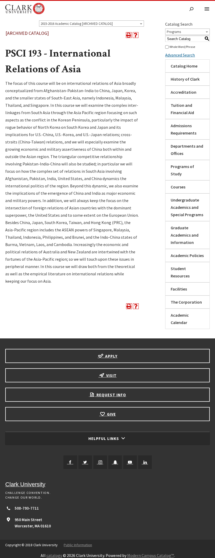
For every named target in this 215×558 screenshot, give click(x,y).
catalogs (54, 555)
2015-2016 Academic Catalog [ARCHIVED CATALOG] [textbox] (77, 23)
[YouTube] (130, 462)
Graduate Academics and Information (184, 235)
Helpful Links (104, 438)
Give (111, 414)
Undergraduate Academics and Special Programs (187, 207)
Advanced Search (180, 55)
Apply (110, 356)
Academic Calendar (180, 319)
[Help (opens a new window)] (135, 35)
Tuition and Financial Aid (182, 109)
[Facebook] (70, 462)
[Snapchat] (115, 462)
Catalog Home (184, 66)
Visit (111, 375)
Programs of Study (182, 170)
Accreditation (183, 92)
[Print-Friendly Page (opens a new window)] (129, 35)
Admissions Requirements (183, 129)
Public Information (78, 545)
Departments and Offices (187, 149)
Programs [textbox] (174, 32)
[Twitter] (85, 462)
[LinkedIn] (145, 462)
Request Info (110, 394)
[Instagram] (100, 462)
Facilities (179, 289)
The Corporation (186, 302)
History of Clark (185, 79)
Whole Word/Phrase (182, 47)
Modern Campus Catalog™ (150, 555)
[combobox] (91, 23)
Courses (178, 186)
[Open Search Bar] (191, 9)
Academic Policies (187, 255)
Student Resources (180, 272)
